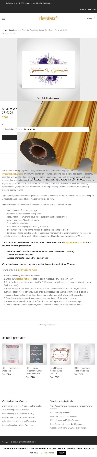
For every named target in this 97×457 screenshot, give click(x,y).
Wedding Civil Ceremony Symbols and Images (68, 428)
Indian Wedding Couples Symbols (63, 416)
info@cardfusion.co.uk (74, 242)
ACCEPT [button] (62, 453)
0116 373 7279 (19, 3)
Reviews (55, 157)
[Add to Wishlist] (4, 145)
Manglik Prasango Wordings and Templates (19, 417)
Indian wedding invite (27, 270)
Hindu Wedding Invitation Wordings (15, 410)
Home (4, 30)
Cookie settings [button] (47, 453)
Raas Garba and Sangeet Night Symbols (66, 424)
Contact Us (92, 9)
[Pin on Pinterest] (16, 145)
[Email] (1, 3)
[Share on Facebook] (9, 145)
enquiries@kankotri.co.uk (42, 3)
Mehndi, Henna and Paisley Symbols (64, 420)
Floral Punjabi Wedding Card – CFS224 (57, 371)
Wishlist (83, 9)
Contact (5, 442)
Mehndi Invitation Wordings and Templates (19, 421)
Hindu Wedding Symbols (60, 412)
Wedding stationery (23, 279)
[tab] (42, 158)
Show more (5, 374)
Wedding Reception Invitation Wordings (17, 425)
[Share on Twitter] (13, 145)
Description (42, 157)
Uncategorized (15, 30)
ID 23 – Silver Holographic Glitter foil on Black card (34, 371)
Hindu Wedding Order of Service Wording (18, 413)
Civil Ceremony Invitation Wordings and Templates (22, 406)
